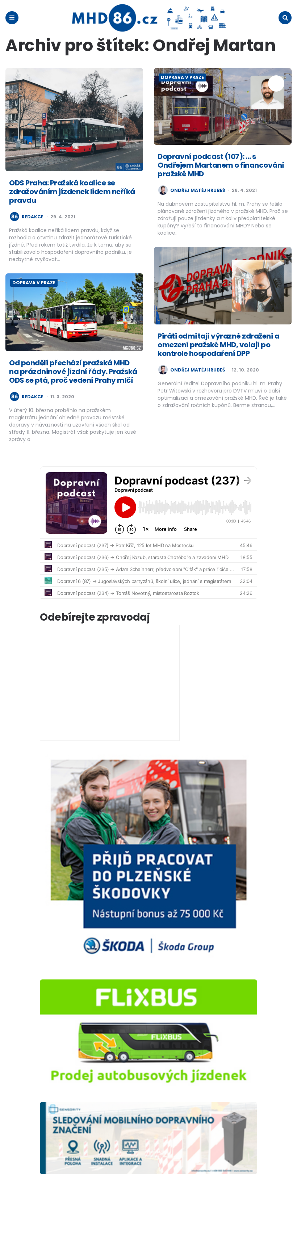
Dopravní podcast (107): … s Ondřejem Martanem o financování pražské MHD (221, 165)
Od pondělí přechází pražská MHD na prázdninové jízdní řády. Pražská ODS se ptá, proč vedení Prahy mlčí (73, 371)
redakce (32, 216)
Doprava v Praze (182, 77)
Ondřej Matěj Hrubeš (197, 190)
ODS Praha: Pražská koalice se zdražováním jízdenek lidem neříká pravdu (72, 191)
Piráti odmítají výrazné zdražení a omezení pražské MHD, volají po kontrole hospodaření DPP (218, 344)
